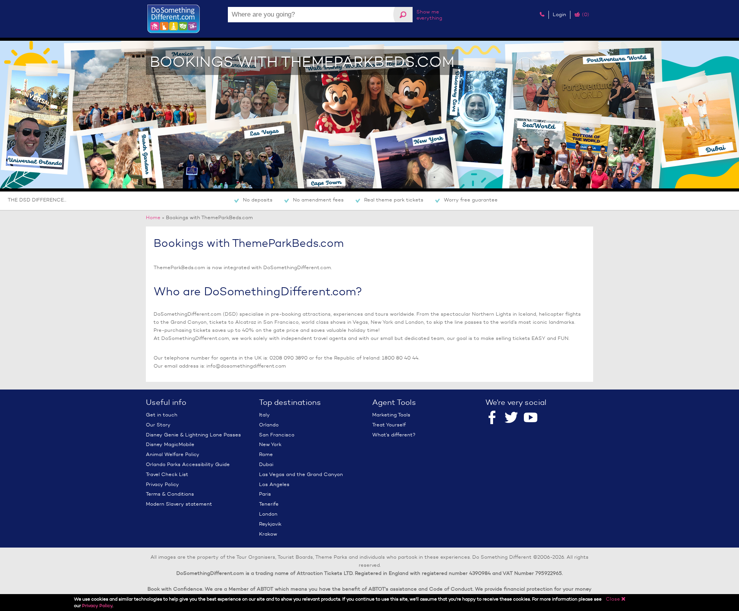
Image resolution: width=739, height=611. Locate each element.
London (268, 514)
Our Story (158, 425)
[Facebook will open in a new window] (492, 418)
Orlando (269, 425)
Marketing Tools (391, 415)
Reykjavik (270, 524)
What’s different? (393, 435)
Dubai (266, 464)
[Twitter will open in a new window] (511, 418)
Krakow (268, 534)
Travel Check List (167, 474)
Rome (266, 454)
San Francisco (276, 435)
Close (616, 599)
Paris (265, 494)
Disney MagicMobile (170, 444)
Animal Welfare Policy (172, 454)
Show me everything (429, 15)
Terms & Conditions (170, 494)
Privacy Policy (162, 484)
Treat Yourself (389, 425)
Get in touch (161, 415)
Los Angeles (274, 484)
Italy (264, 415)
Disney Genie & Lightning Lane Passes (193, 435)
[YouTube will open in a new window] (531, 418)
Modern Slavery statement (179, 504)
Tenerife (269, 504)
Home (153, 217)
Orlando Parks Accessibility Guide (188, 464)
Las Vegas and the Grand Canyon (301, 474)
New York (270, 444)
